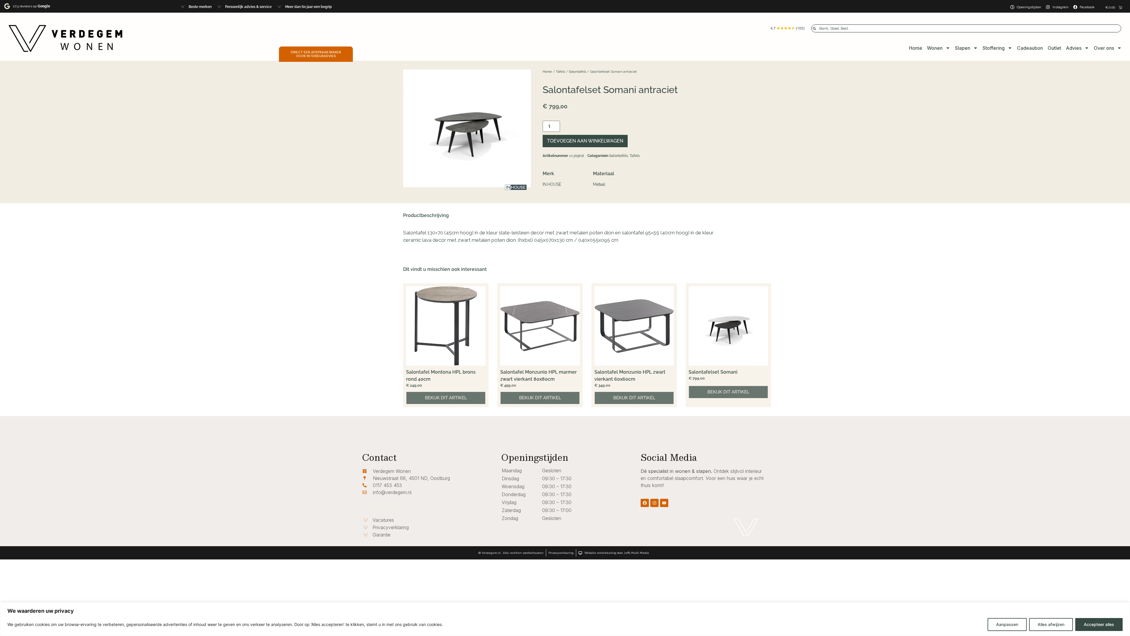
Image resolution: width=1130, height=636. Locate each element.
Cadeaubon (1030, 48)
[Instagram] (654, 503)
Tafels (560, 72)
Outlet (1054, 48)
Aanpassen (1007, 624)
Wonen (935, 48)
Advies (1073, 48)
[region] (565, 619)
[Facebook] (645, 503)
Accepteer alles (1099, 624)
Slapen (962, 48)
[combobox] (966, 28)
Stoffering (994, 48)
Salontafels (577, 72)
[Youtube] (664, 503)
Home (915, 48)
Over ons (1104, 48)
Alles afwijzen (1051, 624)
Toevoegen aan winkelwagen (585, 141)
